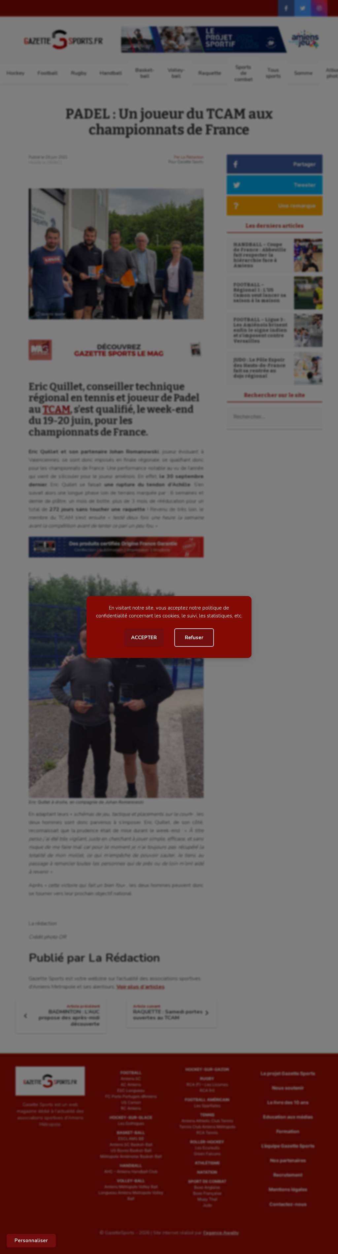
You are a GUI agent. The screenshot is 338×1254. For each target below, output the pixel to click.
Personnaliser (31, 1240)
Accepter (144, 637)
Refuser (194, 637)
